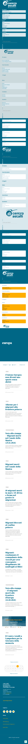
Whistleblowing (6, 721)
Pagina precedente (14, 662)
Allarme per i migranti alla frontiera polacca (13, 407)
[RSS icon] (14, 739)
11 (10, 668)
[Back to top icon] (24, 741)
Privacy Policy (5, 718)
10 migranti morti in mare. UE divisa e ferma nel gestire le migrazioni (13, 495)
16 (22, 668)
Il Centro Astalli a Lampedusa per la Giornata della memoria (13, 639)
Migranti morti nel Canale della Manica (13, 466)
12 (12, 668)
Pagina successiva (13, 673)
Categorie (5, 364)
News (7, 371)
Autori (14, 364)
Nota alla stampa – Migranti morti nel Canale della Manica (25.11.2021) (13, 438)
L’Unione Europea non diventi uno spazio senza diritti (13, 378)
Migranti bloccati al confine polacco (13, 525)
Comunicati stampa (10, 430)
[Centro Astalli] (9, 8)
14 (17, 668)
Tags (9, 364)
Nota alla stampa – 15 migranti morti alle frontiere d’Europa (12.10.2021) (13, 594)
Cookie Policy (5, 727)
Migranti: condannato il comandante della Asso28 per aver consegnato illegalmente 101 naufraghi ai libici (13, 559)
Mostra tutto (22, 364)
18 (15, 670)
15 (20, 668)
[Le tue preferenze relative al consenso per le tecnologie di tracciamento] (25, 741)
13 (15, 668)
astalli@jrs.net (8, 693)
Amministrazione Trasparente (9, 724)
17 (12, 670)
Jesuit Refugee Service (7, 700)
